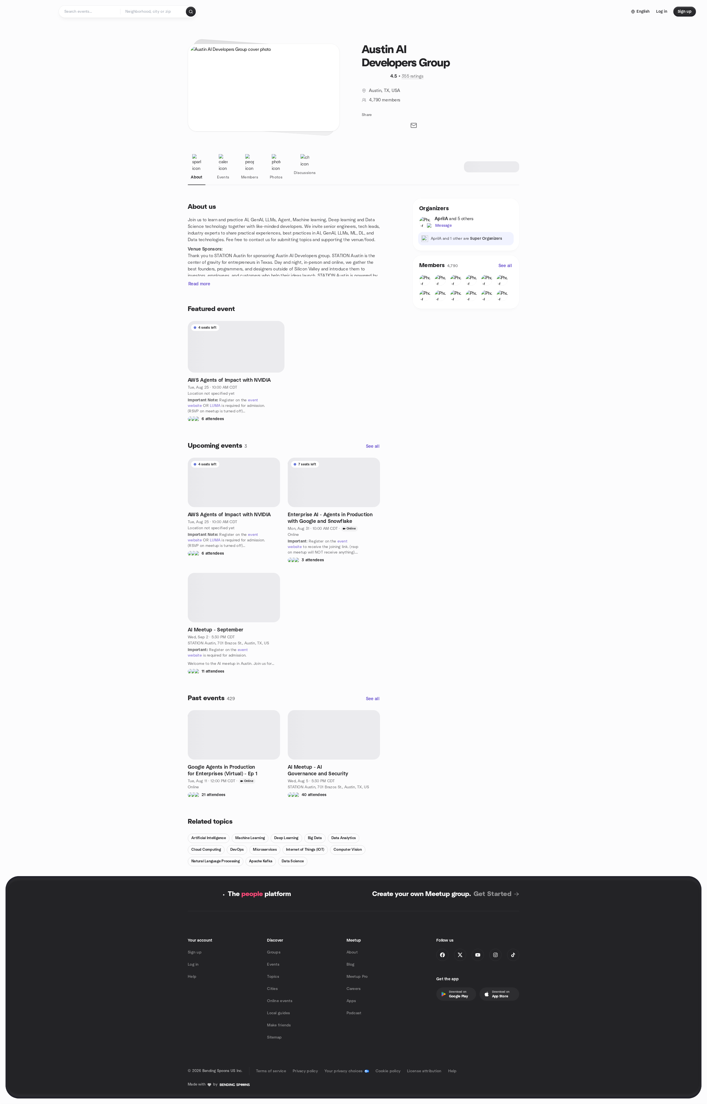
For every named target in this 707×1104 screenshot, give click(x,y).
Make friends (279, 1025)
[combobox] (153, 11)
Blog (351, 964)
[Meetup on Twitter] (460, 955)
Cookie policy (388, 1071)
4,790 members (384, 100)
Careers (354, 989)
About (352, 952)
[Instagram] (495, 955)
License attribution (424, 1071)
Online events (279, 1001)
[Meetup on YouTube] (478, 955)
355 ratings (413, 76)
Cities (272, 989)
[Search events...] (191, 12)
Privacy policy (305, 1071)
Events (273, 964)
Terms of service (271, 1071)
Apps (351, 1001)
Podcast (354, 1013)
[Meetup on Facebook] (442, 955)
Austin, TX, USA (384, 90)
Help (192, 977)
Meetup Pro (357, 977)
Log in (193, 964)
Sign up (195, 952)
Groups (274, 952)
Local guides (278, 1013)
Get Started (492, 894)
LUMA (215, 406)
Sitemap (274, 1037)
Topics (273, 977)
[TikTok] (513, 955)
